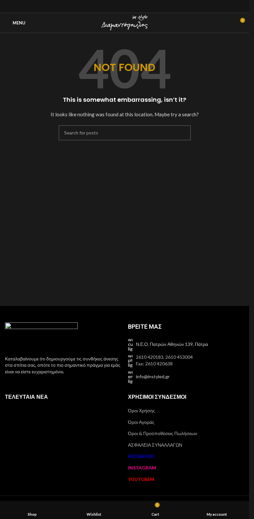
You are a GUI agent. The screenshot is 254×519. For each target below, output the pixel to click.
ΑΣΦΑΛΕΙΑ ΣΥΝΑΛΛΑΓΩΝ (155, 445)
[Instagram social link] (124, 6)
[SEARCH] (183, 132)
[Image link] (41, 335)
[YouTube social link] (133, 6)
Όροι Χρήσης (141, 410)
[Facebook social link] (116, 6)
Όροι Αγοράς (141, 422)
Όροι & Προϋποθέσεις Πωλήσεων (162, 433)
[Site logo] (124, 22)
